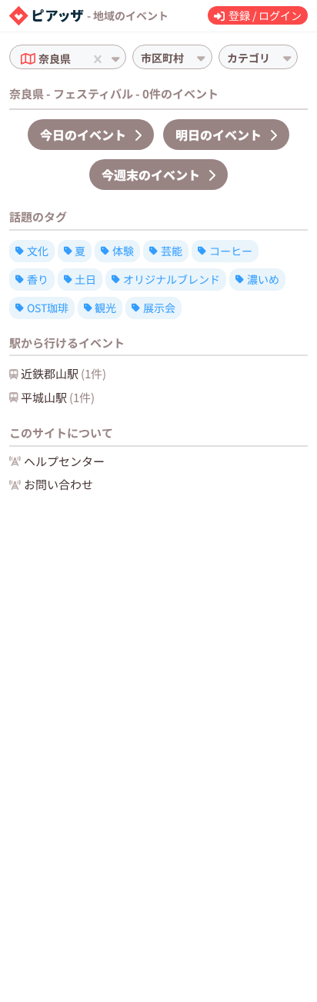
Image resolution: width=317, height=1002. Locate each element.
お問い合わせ (58, 484)
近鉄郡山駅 (63, 373)
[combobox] (75, 59)
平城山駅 (58, 397)
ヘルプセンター (64, 461)
